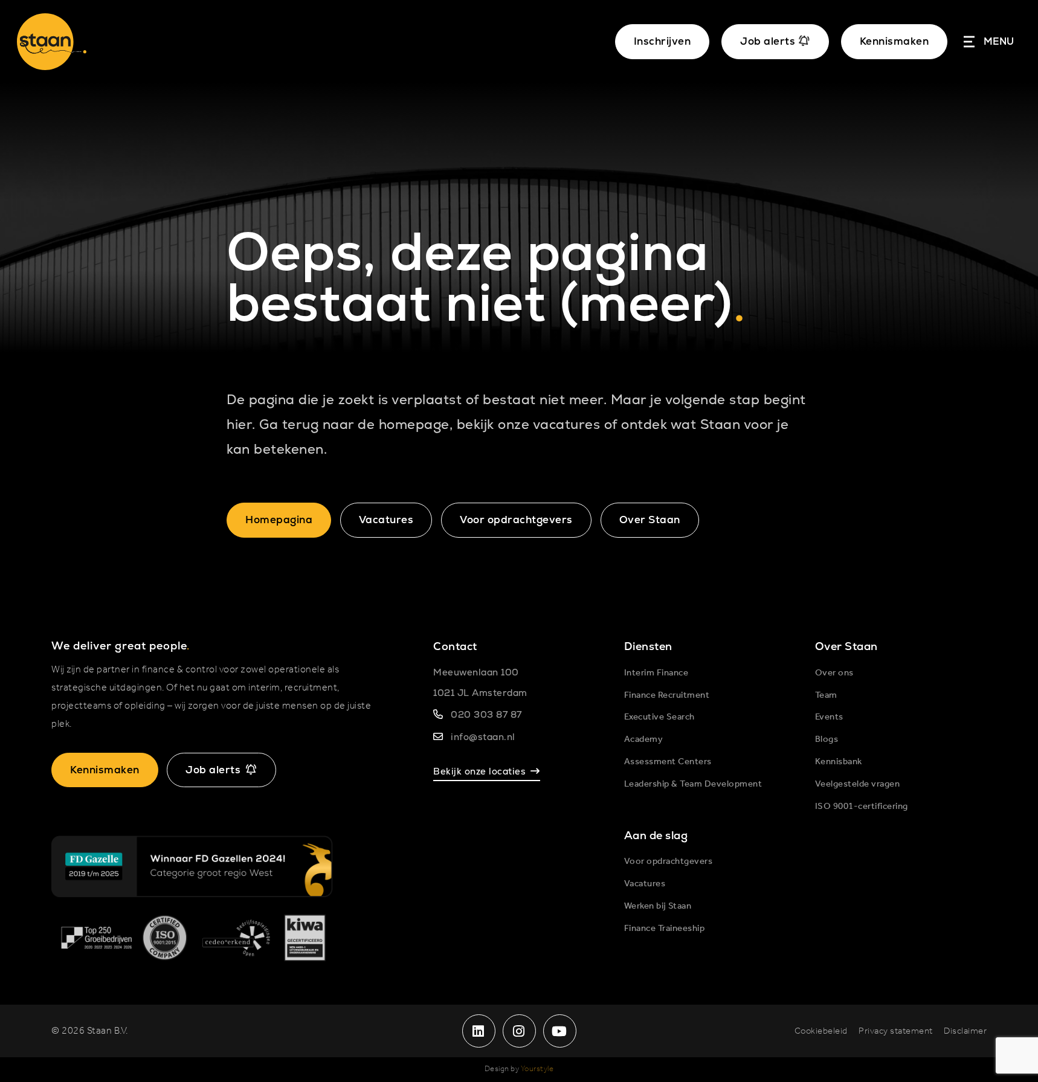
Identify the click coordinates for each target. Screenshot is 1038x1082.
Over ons (834, 673)
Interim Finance (656, 673)
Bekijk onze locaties (479, 771)
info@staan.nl (483, 736)
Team (826, 695)
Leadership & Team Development (693, 784)
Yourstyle (537, 1069)
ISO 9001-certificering (861, 806)
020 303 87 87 (486, 714)
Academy (643, 739)
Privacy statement (896, 1031)
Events (829, 717)
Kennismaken (894, 41)
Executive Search (659, 717)
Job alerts (212, 769)
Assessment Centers (668, 761)
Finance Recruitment (667, 695)
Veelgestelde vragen (857, 784)
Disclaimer (965, 1031)
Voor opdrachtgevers (516, 519)
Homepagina (278, 519)
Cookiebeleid (821, 1031)
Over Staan (649, 519)
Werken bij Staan (658, 906)
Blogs (827, 739)
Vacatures (386, 519)
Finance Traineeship (664, 928)
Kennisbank (838, 761)
